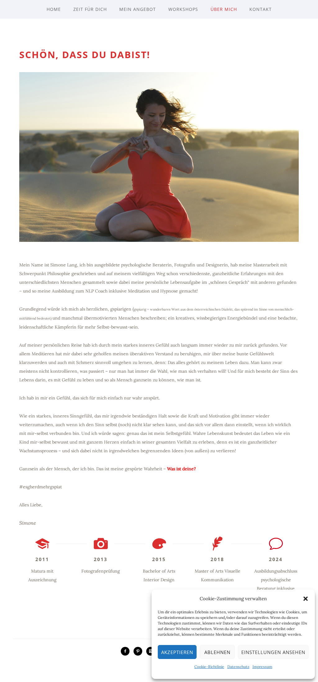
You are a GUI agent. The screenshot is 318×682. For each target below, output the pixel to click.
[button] (305, 599)
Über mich (224, 9)
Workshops (183, 9)
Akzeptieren (177, 652)
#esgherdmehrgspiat (40, 487)
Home (54, 9)
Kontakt (260, 9)
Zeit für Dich (90, 9)
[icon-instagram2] (150, 651)
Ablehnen (217, 652)
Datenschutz (238, 666)
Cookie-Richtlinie (209, 666)
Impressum (262, 666)
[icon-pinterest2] (139, 651)
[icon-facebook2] (127, 651)
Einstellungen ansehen (273, 652)
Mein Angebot (137, 9)
